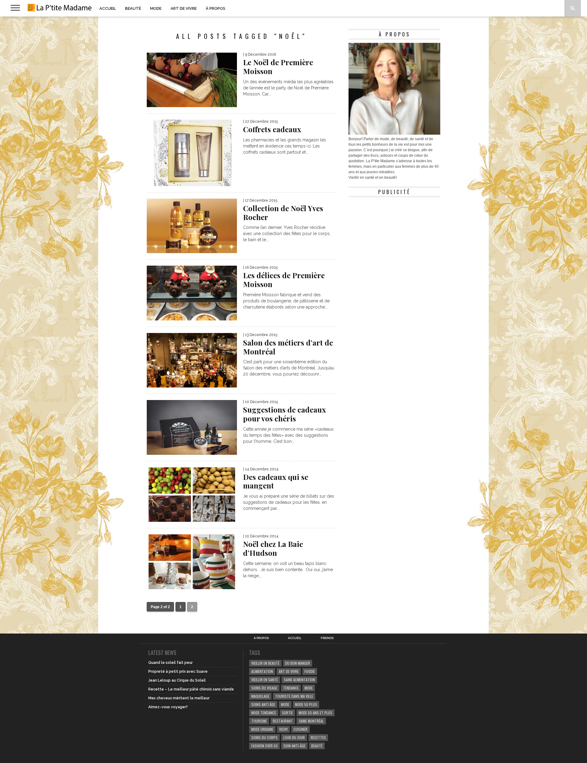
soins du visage (264, 687)
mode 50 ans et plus (315, 712)
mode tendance (263, 712)
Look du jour (294, 737)
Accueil (107, 8)
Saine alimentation (299, 679)
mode (309, 687)
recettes (318, 737)
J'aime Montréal (311, 721)
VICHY (283, 729)
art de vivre (289, 671)
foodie (310, 671)
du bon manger (297, 663)
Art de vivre (184, 8)
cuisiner (301, 729)
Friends (327, 638)
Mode (155, 8)
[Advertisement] (394, 238)
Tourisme (259, 721)
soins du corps (264, 737)
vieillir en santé (264, 679)
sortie (287, 712)
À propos (215, 8)
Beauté (133, 8)
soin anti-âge (294, 745)
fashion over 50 (264, 745)
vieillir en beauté (265, 663)
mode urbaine (262, 729)
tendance (291, 687)
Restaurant (283, 721)
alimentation (262, 671)
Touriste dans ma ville (294, 696)
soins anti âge (263, 704)
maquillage (260, 696)
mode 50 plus (306, 704)
